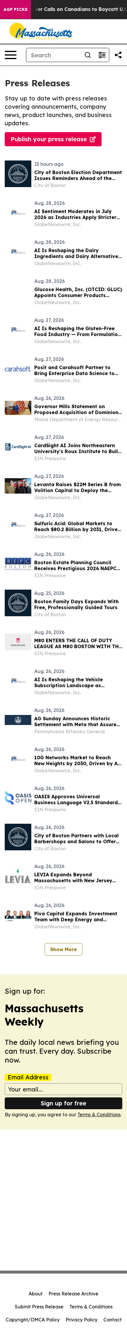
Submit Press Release (39, 1307)
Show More (63, 949)
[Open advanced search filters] (102, 55)
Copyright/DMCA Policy (33, 1320)
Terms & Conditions (99, 1114)
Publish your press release (49, 139)
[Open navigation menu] (11, 55)
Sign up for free (63, 1103)
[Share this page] (118, 55)
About (36, 1294)
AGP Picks (15, 9)
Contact (112, 1320)
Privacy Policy (81, 1320)
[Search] (88, 55)
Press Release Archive (73, 1294)
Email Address (28, 1077)
